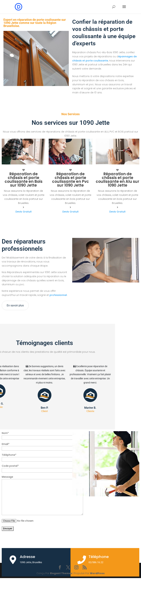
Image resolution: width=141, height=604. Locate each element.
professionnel (58, 295)
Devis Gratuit (23, 211)
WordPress (97, 573)
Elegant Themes (61, 573)
